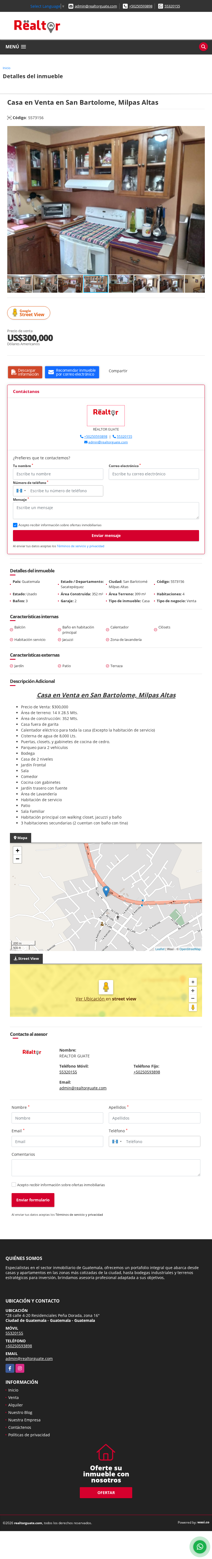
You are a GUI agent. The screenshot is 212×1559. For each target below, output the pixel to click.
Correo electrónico (125, 465)
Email (18, 1130)
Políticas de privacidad (29, 1434)
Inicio (6, 68)
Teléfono (118, 1130)
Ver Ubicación (91, 999)
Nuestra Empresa (24, 1419)
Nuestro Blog (20, 1412)
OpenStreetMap (190, 949)
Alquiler (15, 1405)
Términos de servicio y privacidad (80, 546)
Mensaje (21, 499)
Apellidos (119, 1107)
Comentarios (23, 1154)
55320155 (172, 6)
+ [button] (17, 850)
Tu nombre (23, 465)
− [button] (17, 858)
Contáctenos (19, 1427)
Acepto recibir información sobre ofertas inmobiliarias (61, 1184)
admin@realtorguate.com (96, 6)
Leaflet (160, 949)
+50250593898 (140, 6)
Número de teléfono (30, 482)
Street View (32, 313)
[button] (199, 131)
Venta (13, 1397)
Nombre (21, 1107)
